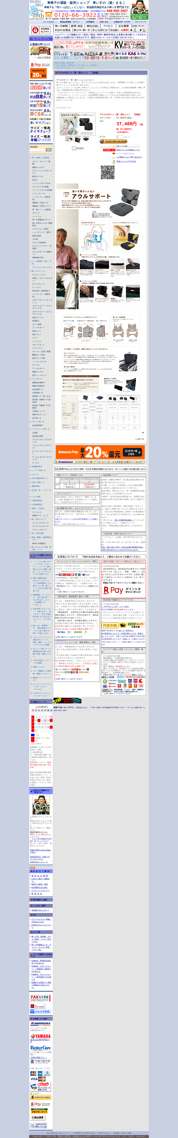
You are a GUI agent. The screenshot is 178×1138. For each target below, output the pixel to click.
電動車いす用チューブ (41, 206)
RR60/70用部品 (38, 543)
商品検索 (33, 147)
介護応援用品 (37, 500)
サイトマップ (140, 22)
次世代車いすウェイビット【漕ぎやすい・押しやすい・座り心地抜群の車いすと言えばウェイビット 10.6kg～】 (42, 615)
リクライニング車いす (41, 429)
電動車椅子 (36, 486)
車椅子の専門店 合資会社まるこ (71, 1136)
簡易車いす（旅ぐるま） (42, 396)
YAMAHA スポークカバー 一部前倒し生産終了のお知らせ (41, 968)
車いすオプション (39, 271)
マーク (35, 338)
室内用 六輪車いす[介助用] (41, 406)
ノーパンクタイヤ (39, 362)
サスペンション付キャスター (42, 172)
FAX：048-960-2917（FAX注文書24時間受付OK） (122, 547)
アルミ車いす (37, 379)
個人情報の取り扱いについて (58, 1133)
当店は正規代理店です (40, 1040)
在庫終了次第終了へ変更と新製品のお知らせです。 (41, 985)
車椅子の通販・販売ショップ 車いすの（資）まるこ (85, 2)
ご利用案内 (89, 22)
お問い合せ (103, 22)
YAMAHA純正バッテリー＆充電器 (41, 661)
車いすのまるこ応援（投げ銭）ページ (41, 548)
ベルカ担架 (36, 497)
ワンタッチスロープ (40, 523)
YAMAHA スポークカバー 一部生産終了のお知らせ (41, 976)
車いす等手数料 (38, 533)
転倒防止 (35, 321)
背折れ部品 (36, 236)
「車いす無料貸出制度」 (123, 520)
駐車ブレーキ (37, 176)
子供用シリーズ (38, 411)
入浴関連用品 (37, 505)
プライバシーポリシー (40, 891)
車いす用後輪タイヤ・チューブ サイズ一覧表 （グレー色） (41, 947)
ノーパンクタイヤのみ (41, 183)
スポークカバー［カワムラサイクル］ (42, 313)
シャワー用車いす (39, 470)
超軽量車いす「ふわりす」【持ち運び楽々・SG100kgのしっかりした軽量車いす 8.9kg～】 (42, 600)
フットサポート (38, 328)
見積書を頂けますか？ (40, 910)
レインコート (37, 348)
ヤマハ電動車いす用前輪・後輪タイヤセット (42, 672)
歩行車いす (36, 418)
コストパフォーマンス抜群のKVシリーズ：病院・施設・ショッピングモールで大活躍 (42, 641)
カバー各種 (36, 324)
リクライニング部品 (40, 229)
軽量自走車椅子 (38, 383)
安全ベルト (36, 334)
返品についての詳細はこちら (128, 150)
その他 (35, 239)
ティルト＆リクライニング (42, 452)
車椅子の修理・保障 (39, 884)
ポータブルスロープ (40, 526)
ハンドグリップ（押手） (42, 232)
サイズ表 (36, 932)
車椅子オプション (39, 415)
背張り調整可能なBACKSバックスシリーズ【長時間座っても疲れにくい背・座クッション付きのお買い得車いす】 (42, 584)
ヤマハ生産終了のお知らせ (43, 955)
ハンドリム (36, 216)
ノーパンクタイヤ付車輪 (42, 190)
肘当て (35, 180)
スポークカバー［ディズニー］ (42, 301)
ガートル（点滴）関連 (41, 351)
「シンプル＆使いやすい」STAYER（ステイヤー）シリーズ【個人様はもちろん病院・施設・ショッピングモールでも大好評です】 (42, 567)
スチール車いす (38, 422)
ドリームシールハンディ (42, 267)
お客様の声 (36, 44)
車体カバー (36, 331)
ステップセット (38, 345)
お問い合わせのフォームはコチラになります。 (120, 550)
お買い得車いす (38, 482)
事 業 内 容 (36, 894)
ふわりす (35, 474)
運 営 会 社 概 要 (39, 876)
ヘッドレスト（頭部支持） (41, 198)
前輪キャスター (38, 167)
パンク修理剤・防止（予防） (41, 262)
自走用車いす (37, 389)
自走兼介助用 (37, 436)
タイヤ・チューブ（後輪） (41, 162)
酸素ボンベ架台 (38, 355)
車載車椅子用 (37, 258)
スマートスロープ (39, 530)
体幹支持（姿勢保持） (41, 291)
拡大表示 (80, 148)
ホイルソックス (38, 275)
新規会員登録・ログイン (69, 22)
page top (140, 439)
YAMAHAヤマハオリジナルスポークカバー (41, 694)
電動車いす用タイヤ (40, 203)
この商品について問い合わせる (129, 157)
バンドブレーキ (38, 194)
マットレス (36, 512)
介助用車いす (37, 393)
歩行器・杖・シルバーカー (41, 491)
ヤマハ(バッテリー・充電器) (41, 247)
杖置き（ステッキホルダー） (42, 279)
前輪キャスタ (37, 372)
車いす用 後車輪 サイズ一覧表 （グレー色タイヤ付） (41, 939)
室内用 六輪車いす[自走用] (41, 401)
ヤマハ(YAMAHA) (39, 243)
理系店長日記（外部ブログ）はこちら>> (40, 858)
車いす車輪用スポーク (41, 220)
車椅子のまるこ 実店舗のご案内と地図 (115, 1133)
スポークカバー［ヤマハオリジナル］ (42, 307)
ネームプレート (38, 284)
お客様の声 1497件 (122, 22)
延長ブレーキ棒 (38, 358)
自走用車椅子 (37, 425)
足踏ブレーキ (37, 317)
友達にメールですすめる (126, 161)
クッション (36, 287)
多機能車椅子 (37, 466)
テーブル (35, 365)
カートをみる (48, 22)
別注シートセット (39, 375)
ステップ (35, 213)
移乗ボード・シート (40, 515)
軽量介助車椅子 (38, 386)
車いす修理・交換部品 (41, 158)
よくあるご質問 (39, 906)
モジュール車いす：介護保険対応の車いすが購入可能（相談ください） (42, 652)
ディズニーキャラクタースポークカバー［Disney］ (42, 686)
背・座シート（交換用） (42, 209)
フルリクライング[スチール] (41, 441)
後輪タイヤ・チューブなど (42, 679)
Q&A (34, 915)
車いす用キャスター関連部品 (42, 224)
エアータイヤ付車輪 (40, 187)
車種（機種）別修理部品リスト (41, 538)
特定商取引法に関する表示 (84, 1133)
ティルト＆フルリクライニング (42, 458)
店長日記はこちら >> (39, 862)
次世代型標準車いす (40, 478)
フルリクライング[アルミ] (41, 446)
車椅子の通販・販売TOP (64, 63)
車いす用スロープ (39, 519)
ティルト (35, 463)
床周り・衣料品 (38, 508)
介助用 (35, 433)
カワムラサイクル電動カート (42, 253)
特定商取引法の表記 (39, 887)
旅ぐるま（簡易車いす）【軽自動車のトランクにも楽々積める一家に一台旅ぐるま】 (42, 629)
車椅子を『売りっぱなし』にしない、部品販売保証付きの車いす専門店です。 (88, 7)
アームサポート (38, 368)
